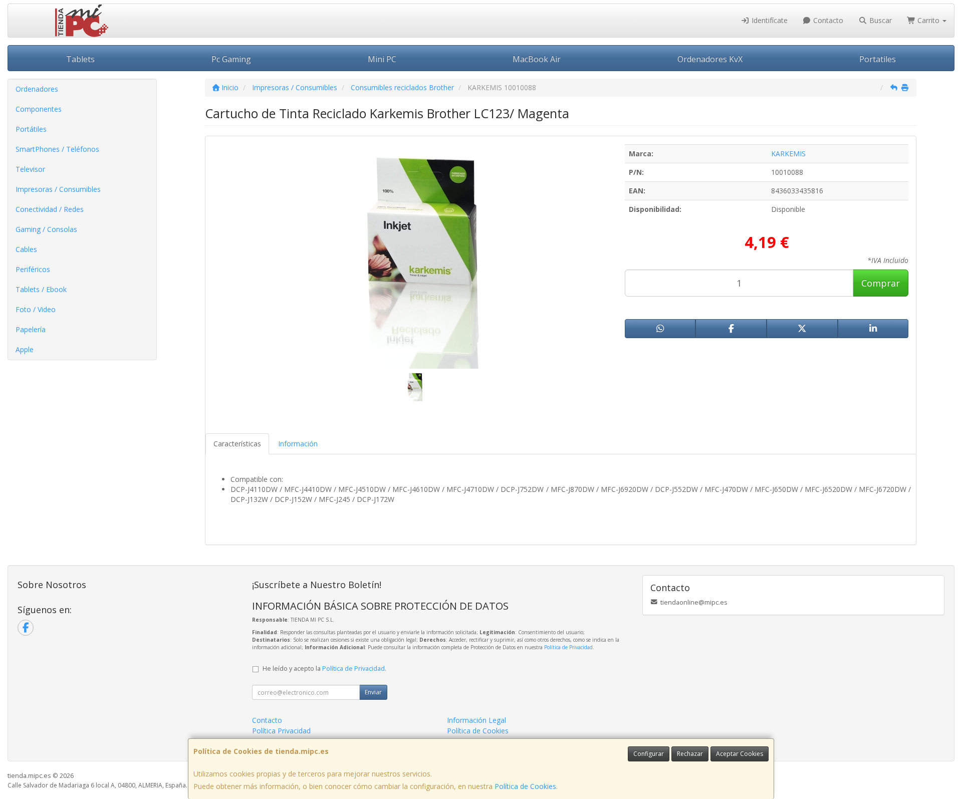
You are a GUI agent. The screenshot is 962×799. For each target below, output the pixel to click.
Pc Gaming (231, 59)
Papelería (31, 329)
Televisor (30, 169)
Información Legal (476, 720)
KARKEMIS (788, 153)
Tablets (80, 59)
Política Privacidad (281, 730)
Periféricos (33, 269)
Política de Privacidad (568, 647)
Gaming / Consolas (46, 229)
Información (298, 443)
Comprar (880, 283)
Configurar (648, 753)
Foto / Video (36, 309)
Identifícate (769, 20)
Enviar (373, 692)
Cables (26, 249)
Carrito (928, 20)
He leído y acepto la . (324, 668)
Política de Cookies (525, 786)
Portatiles (877, 59)
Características (237, 443)
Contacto (827, 20)
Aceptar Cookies (739, 753)
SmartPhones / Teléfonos (57, 149)
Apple (25, 349)
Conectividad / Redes (50, 209)
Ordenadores (37, 89)
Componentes (39, 109)
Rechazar (690, 753)
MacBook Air (537, 59)
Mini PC (382, 59)
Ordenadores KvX (710, 59)
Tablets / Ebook (41, 289)
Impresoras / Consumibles (58, 189)
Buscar (879, 20)
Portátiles (31, 129)
